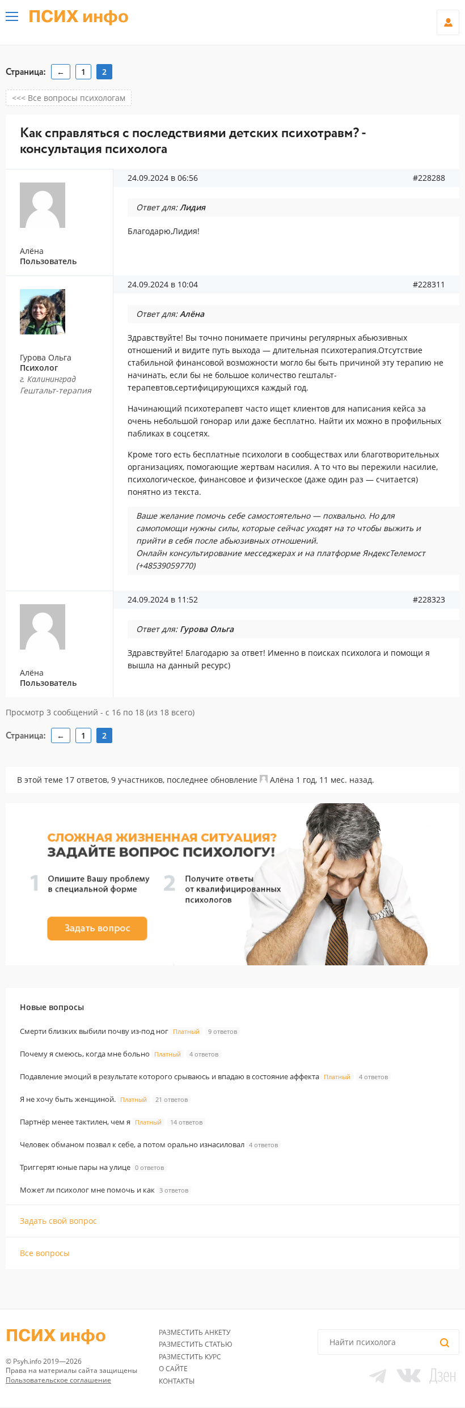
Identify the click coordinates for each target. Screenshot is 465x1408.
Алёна (282, 779)
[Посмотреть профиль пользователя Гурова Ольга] (63, 311)
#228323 (429, 600)
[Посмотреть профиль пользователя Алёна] (264, 779)
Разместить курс (190, 1357)
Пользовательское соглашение (58, 1380)
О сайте (173, 1368)
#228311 (429, 284)
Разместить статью (195, 1344)
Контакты (177, 1381)
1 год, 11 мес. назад (334, 779)
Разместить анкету (194, 1332)
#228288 (429, 178)
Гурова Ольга (45, 357)
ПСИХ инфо (78, 17)
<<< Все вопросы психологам (68, 97)
